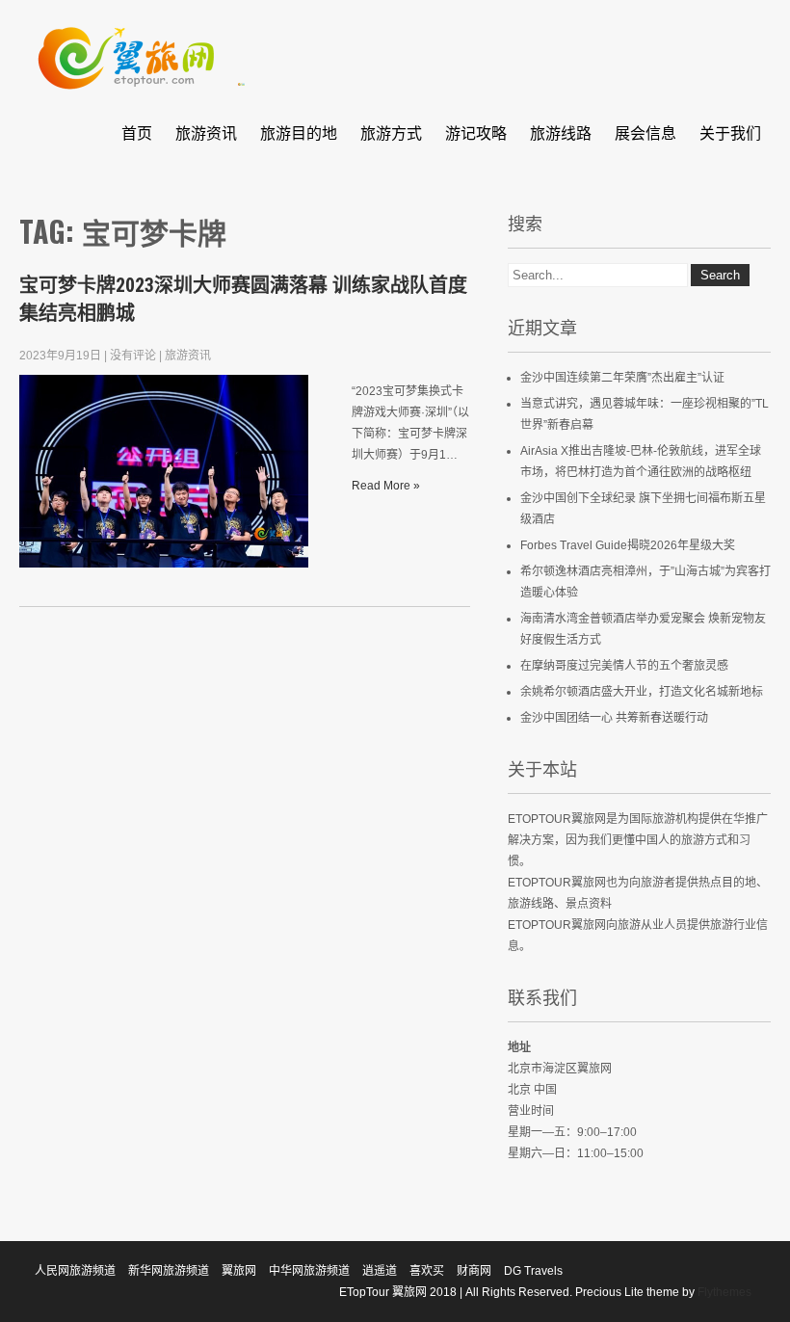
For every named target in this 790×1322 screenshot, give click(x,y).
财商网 (474, 1271)
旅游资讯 (206, 132)
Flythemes (723, 1292)
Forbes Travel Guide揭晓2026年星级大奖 (627, 545)
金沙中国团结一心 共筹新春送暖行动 (614, 718)
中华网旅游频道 (309, 1271)
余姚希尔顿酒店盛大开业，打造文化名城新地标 (641, 692)
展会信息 (645, 132)
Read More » (386, 485)
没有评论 (133, 355)
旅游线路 (561, 132)
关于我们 (730, 132)
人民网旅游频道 (75, 1271)
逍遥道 (379, 1271)
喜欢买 (426, 1271)
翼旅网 (239, 1271)
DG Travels (533, 1271)
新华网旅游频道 (168, 1271)
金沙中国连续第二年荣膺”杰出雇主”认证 (622, 377)
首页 (136, 132)
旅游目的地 (298, 132)
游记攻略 (476, 132)
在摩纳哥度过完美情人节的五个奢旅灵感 (624, 666)
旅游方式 (391, 132)
